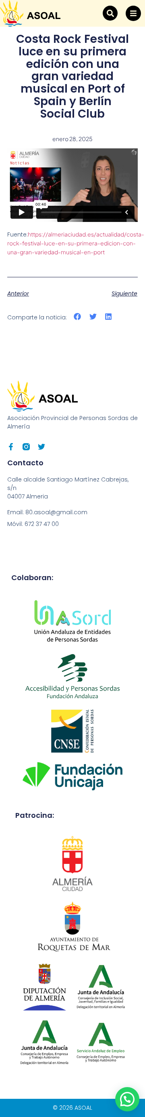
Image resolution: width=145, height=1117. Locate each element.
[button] (110, 13)
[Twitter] (41, 446)
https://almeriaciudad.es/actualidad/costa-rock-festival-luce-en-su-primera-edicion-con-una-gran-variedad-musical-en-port (75, 242)
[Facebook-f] (10, 446)
